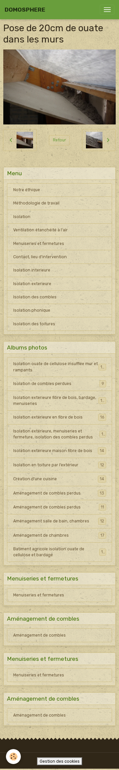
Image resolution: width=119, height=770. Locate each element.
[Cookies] (13, 756)
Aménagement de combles (39, 635)
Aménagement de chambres (58, 535)
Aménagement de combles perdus (58, 493)
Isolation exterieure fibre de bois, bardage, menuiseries (59, 400)
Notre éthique (26, 190)
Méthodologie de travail (36, 203)
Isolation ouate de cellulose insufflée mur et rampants (59, 366)
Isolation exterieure (32, 283)
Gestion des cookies (60, 761)
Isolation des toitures (34, 324)
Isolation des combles (35, 297)
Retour (59, 140)
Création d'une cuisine (58, 479)
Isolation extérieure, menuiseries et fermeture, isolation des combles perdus (59, 434)
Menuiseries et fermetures (38, 243)
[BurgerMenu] (107, 10)
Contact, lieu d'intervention (40, 257)
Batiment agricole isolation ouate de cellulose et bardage (59, 552)
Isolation (21, 216)
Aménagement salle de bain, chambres (58, 521)
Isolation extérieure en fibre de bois (58, 417)
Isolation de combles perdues (58, 383)
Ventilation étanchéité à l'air (40, 230)
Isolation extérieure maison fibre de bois (58, 450)
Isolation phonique (31, 310)
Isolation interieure (31, 270)
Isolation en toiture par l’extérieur (58, 465)
